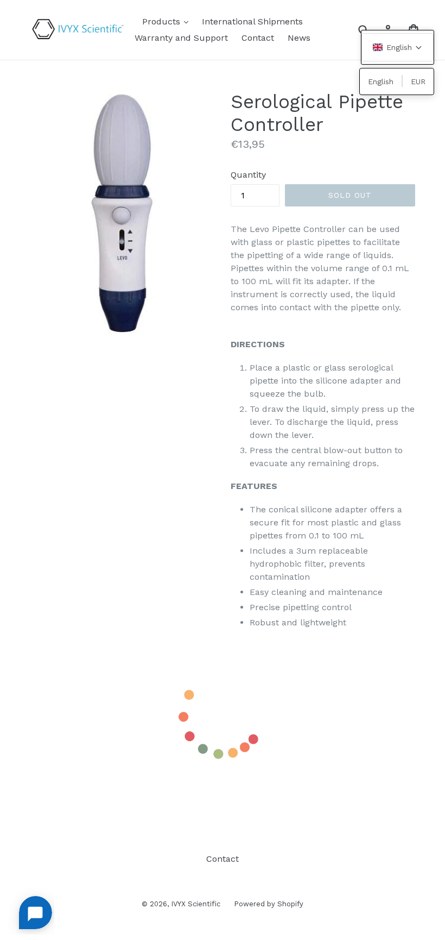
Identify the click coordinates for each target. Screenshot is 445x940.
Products (168, 21)
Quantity (248, 175)
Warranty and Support (181, 38)
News (299, 38)
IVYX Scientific (195, 904)
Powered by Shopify (268, 904)
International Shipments (252, 21)
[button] (397, 47)
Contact (257, 38)
